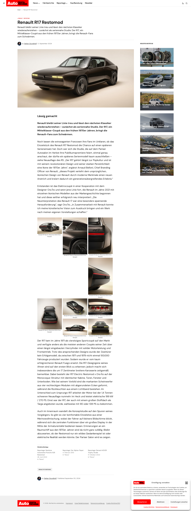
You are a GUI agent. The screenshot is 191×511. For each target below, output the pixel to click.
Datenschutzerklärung (162, 507)
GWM (144, 124)
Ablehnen (160, 502)
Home (144, 167)
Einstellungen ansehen (179, 502)
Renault (20, 18)
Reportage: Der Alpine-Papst (73, 450)
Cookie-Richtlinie (149, 507)
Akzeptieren (142, 502)
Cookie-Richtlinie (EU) (113, 503)
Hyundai (145, 102)
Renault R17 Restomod (45, 469)
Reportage (27, 18)
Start (19, 10)
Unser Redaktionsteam (82, 503)
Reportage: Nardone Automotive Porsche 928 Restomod (46, 452)
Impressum (174, 507)
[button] (186, 483)
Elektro (145, 58)
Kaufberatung (147, 145)
